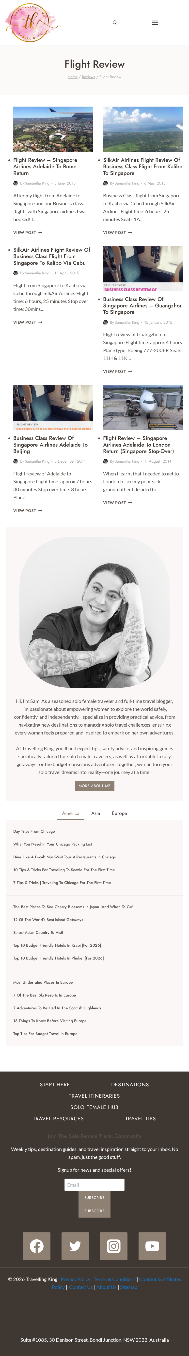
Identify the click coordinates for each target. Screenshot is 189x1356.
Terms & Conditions (115, 1279)
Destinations (130, 1084)
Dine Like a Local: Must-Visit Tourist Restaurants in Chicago (64, 857)
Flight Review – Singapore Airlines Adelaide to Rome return (45, 166)
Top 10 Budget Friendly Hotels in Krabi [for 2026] (57, 945)
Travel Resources (58, 1118)
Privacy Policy (75, 1279)
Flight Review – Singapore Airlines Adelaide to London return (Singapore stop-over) (138, 444)
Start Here (55, 1084)
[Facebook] (36, 1246)
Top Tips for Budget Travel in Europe (45, 1033)
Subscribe (94, 1197)
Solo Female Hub (94, 1107)
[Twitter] (75, 1246)
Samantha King (37, 183)
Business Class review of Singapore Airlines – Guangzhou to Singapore (143, 305)
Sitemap (128, 1287)
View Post (27, 232)
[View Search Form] (114, 22)
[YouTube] (152, 1246)
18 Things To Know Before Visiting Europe (50, 1021)
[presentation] (53, 129)
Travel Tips (140, 1118)
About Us (106, 1287)
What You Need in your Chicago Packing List (52, 844)
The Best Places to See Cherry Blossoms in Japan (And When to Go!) (74, 907)
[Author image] (15, 183)
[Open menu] (154, 22)
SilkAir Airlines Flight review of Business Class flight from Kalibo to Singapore (142, 166)
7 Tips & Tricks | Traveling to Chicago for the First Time (62, 882)
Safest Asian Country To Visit (38, 932)
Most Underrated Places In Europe (43, 982)
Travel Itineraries (94, 1096)
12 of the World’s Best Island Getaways (48, 920)
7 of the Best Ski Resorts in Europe (44, 995)
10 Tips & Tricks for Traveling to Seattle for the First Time (64, 870)
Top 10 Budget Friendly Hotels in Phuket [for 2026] (58, 958)
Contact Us (81, 1287)
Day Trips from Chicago (34, 831)
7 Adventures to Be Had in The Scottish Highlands (57, 1008)
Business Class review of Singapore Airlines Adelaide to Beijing (50, 444)
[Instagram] (113, 1246)
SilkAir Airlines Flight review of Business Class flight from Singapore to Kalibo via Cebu (51, 256)
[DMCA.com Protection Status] (94, 1309)
